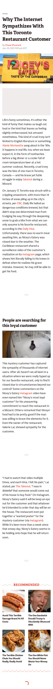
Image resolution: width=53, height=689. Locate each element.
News (5, 14)
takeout (27, 179)
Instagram (28, 254)
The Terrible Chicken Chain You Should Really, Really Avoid (12, 658)
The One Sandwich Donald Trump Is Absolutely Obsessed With (39, 620)
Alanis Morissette (12, 145)
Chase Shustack (13, 45)
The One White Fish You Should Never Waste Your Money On (38, 660)
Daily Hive (28, 229)
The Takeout (23, 486)
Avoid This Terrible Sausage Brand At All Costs (13, 618)
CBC (19, 203)
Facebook (48, 81)
